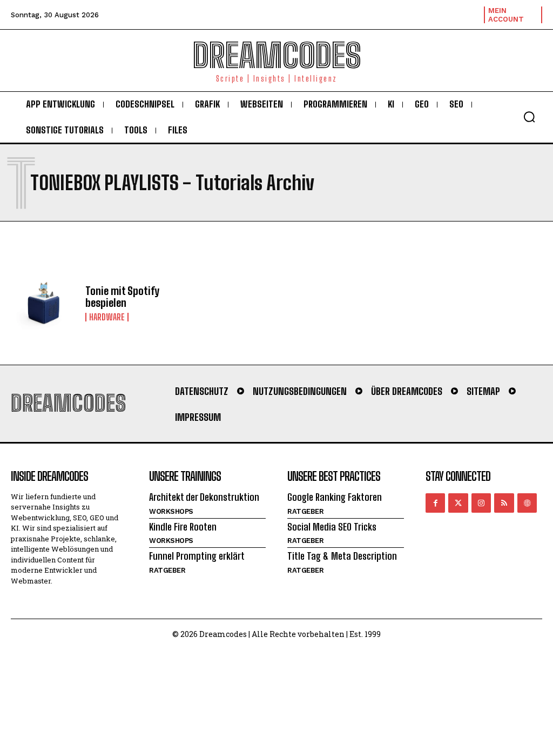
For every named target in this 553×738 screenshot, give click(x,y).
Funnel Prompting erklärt (197, 556)
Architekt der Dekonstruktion (204, 497)
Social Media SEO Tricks (331, 527)
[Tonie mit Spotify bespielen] (44, 303)
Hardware (107, 317)
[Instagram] (481, 503)
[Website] (527, 503)
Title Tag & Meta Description (342, 556)
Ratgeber (167, 570)
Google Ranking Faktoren (334, 497)
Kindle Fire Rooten (183, 527)
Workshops (171, 511)
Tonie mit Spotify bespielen (122, 296)
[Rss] (504, 503)
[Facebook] (435, 503)
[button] (529, 117)
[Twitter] (458, 503)
